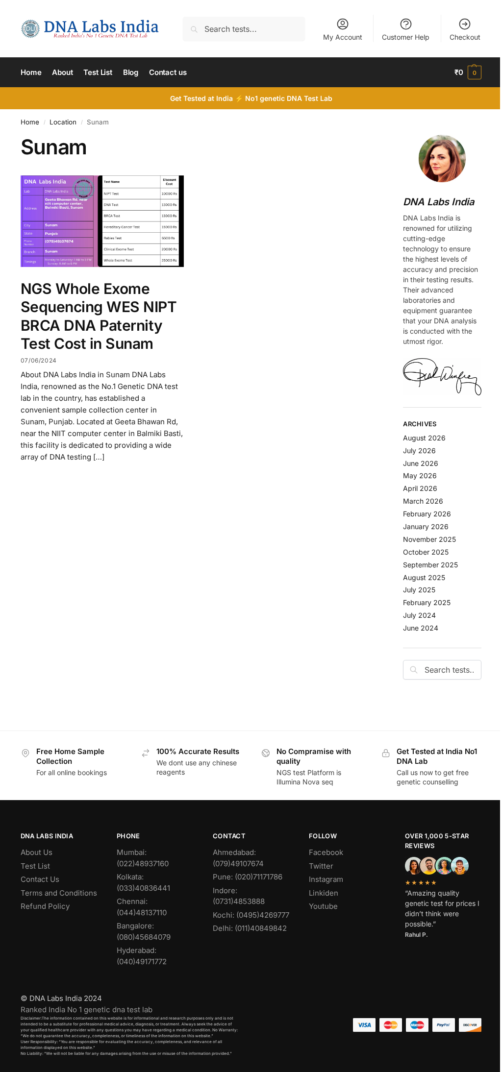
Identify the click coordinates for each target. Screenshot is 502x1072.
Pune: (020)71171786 (247, 876)
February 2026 (427, 514)
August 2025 (424, 577)
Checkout (465, 37)
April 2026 (420, 488)
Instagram (326, 879)
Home (30, 122)
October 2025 (426, 552)
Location (63, 122)
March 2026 (423, 501)
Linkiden (323, 893)
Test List (35, 866)
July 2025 (419, 589)
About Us (36, 852)
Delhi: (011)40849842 (250, 928)
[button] (467, 72)
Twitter (321, 866)
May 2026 (420, 475)
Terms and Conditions (59, 893)
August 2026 (424, 438)
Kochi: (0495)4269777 (251, 915)
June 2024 (420, 628)
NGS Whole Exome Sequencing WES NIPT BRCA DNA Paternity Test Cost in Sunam (99, 316)
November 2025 (429, 539)
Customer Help (405, 37)
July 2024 (419, 615)
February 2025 (427, 602)
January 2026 (426, 526)
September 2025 (430, 564)
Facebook (326, 852)
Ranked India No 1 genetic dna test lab (86, 1009)
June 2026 (420, 463)
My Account (342, 37)
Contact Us (40, 879)
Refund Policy (45, 906)
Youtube (323, 906)
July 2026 (419, 450)
